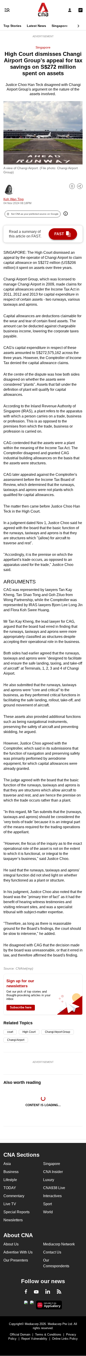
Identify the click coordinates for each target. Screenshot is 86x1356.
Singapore (60, 26)
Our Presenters (15, 1260)
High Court (29, 1031)
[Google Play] (26, 1304)
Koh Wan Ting (13, 199)
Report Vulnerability (34, 1338)
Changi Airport (15, 1040)
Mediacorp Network (59, 1244)
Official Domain (20, 1334)
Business (11, 1172)
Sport (47, 1204)
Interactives (52, 1196)
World (48, 1212)
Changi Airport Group (57, 1031)
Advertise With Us (18, 1252)
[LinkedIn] (47, 1292)
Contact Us (52, 1252)
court (10, 1031)
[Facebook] (26, 1292)
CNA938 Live (54, 1188)
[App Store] (32, 1304)
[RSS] (59, 1292)
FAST (59, 234)
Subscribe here (20, 1007)
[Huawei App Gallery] (49, 1305)
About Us (11, 1244)
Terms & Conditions (48, 1334)
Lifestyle (10, 1180)
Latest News (36, 26)
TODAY (9, 1188)
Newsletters (13, 1220)
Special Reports (16, 1212)
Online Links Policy (65, 1338)
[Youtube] (36, 1292)
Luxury (48, 1180)
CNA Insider (53, 1172)
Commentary (13, 1196)
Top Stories (12, 26)
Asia (7, 1164)
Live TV (9, 1204)
